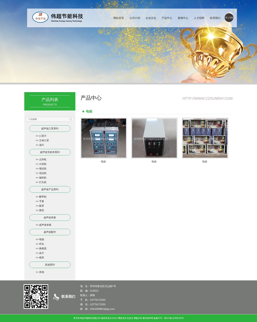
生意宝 (130, 318)
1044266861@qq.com (102, 308)
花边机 (43, 173)
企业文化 (151, 17)
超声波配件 (50, 232)
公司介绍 (135, 17)
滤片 (41, 145)
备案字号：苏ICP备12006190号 (169, 318)
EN (231, 17)
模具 (41, 257)
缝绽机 (43, 168)
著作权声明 (148, 318)
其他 (41, 272)
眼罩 (41, 205)
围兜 (41, 210)
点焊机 (43, 159)
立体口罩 (44, 140)
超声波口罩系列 (49, 128)
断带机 (43, 196)
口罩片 (43, 135)
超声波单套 (50, 217)
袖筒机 (43, 177)
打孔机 (43, 182)
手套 (41, 201)
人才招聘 (199, 17)
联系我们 (215, 17)
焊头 (41, 243)
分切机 (43, 164)
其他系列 (50, 264)
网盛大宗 (138, 318)
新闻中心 (183, 17)
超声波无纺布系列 (50, 152)
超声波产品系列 (49, 189)
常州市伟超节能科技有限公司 (87, 318)
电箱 (41, 239)
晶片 (41, 253)
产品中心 (167, 17)
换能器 (43, 248)
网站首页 (118, 17)
